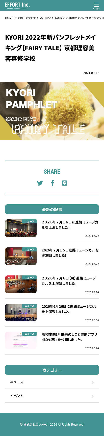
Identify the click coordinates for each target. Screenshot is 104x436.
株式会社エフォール (36, 424)
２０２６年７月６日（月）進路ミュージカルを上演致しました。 (69, 280)
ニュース (29, 221)
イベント (16, 395)
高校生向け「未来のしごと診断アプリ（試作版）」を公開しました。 (69, 337)
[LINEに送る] (64, 182)
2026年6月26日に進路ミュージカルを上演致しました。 (69, 309)
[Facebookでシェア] (52, 182)
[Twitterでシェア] (40, 182)
